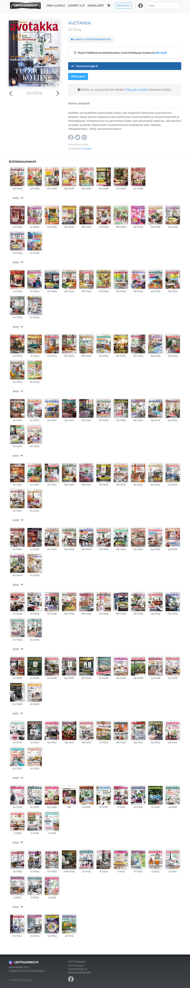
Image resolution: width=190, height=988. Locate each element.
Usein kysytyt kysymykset (27, 971)
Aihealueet (95, 5)
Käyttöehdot (77, 961)
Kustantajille (77, 969)
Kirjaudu (123, 5)
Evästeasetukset (79, 972)
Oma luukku (56, 5)
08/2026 (161, 52)
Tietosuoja (75, 965)
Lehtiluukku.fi (26, 962)
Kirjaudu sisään (136, 89)
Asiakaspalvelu (19, 967)
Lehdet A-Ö (76, 5)
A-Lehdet (86, 148)
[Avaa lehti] (17, 176)
